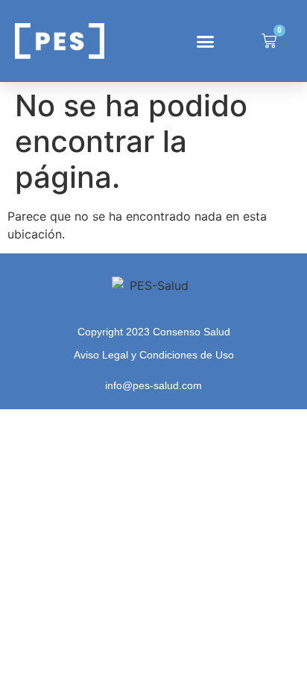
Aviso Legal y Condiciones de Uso (154, 355)
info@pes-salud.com (153, 385)
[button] (206, 41)
